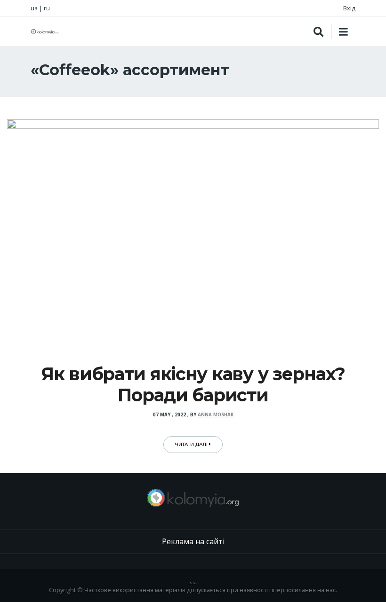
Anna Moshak (215, 415)
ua (34, 8)
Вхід (349, 8)
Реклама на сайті (193, 541)
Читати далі (192, 444)
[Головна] (45, 31)
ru (47, 8)
